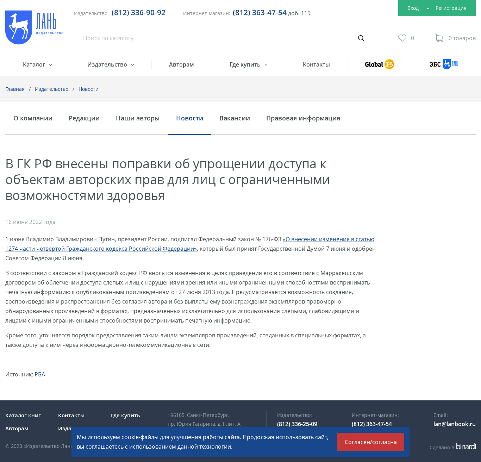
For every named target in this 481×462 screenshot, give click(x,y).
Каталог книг (23, 415)
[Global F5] (380, 67)
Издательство (108, 64)
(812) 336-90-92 (138, 12)
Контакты (316, 64)
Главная (15, 89)
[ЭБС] (444, 67)
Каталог (34, 64)
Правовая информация (303, 118)
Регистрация (451, 8)
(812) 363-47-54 (260, 12)
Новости (89, 89)
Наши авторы (138, 118)
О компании (32, 118)
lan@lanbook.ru (454, 424)
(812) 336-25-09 (297, 424)
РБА (40, 374)
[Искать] (361, 38)
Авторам (181, 64)
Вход (413, 8)
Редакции (84, 118)
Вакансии (234, 118)
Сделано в (452, 447)
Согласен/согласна (371, 442)
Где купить (246, 64)
